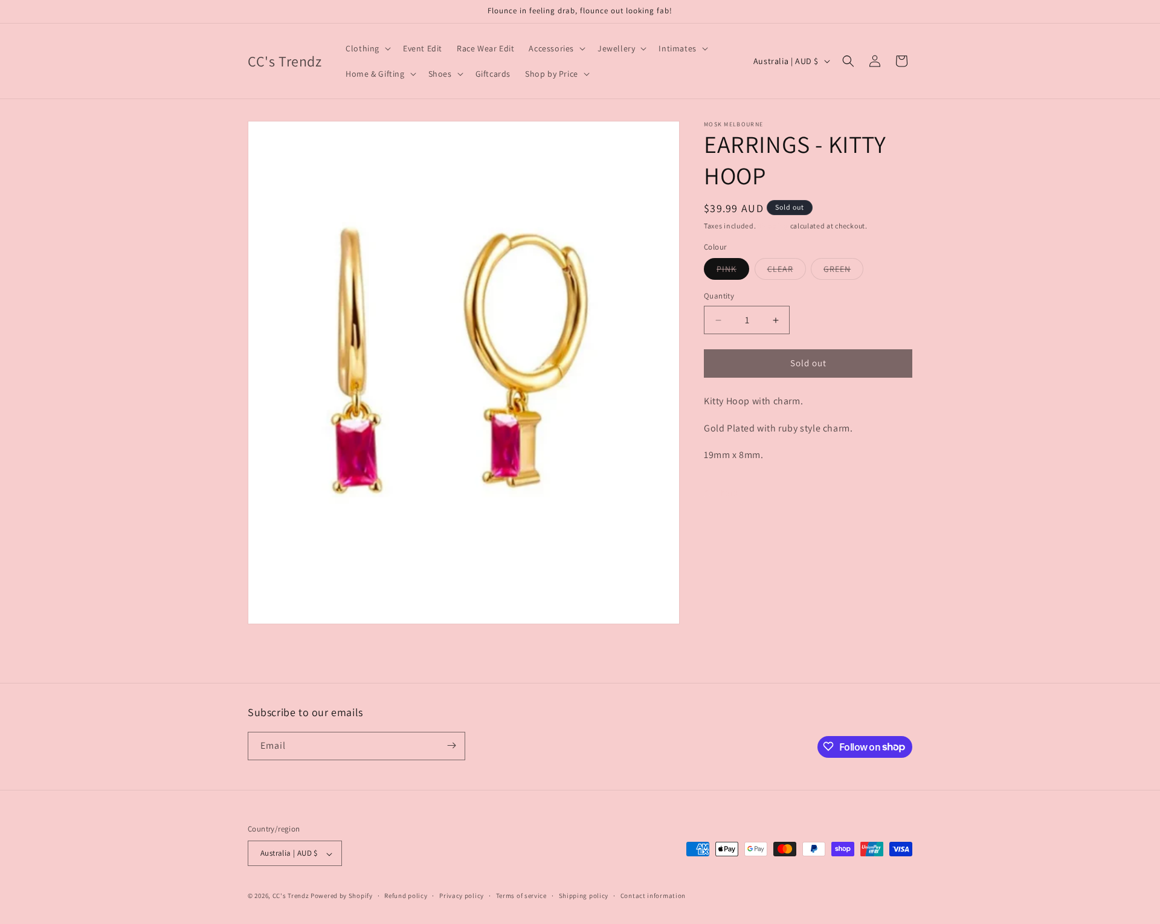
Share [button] (727, 493)
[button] (367, 48)
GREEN (843, 271)
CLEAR (786, 271)
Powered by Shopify (342, 896)
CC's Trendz (290, 896)
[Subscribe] (451, 745)
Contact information (653, 895)
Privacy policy (461, 895)
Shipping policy (584, 895)
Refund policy (405, 895)
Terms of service (521, 895)
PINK (733, 271)
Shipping (773, 225)
